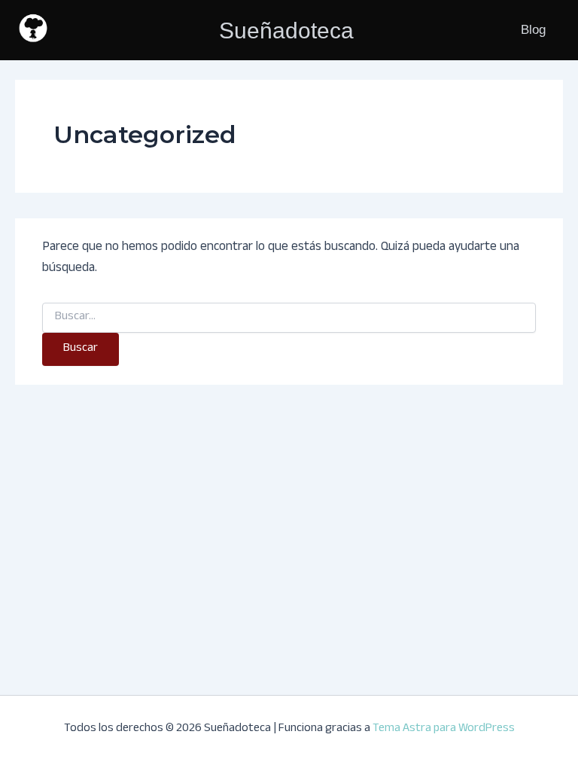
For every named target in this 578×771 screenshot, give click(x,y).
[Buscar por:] (288, 318)
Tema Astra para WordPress (444, 729)
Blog (533, 30)
